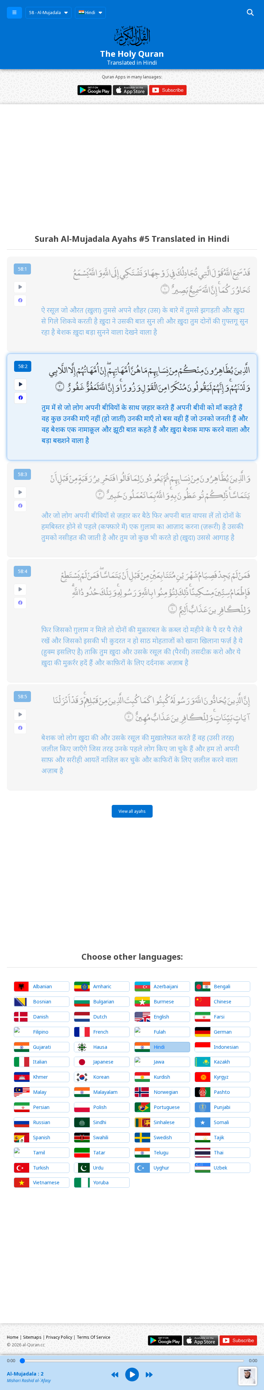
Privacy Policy (59, 1337)
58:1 (22, 269)
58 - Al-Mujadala (45, 12)
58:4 (22, 571)
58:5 (22, 696)
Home (13, 1337)
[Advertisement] (132, 163)
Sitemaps (32, 1337)
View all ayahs (132, 811)
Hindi (89, 12)
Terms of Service (93, 1337)
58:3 (22, 474)
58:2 (23, 366)
